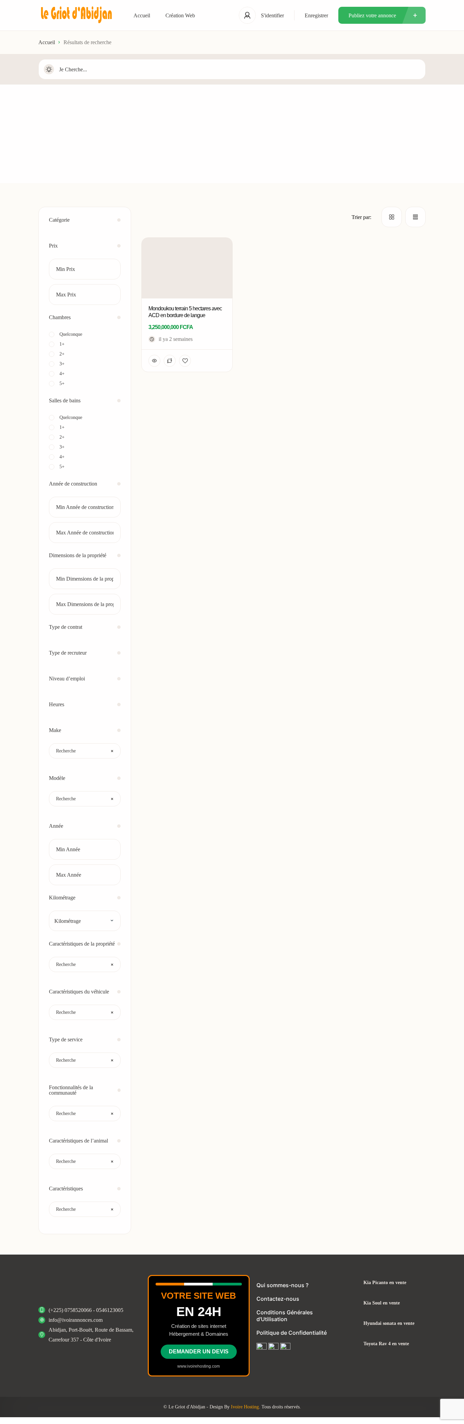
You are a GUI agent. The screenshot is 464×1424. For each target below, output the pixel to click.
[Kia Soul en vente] (350, 1303)
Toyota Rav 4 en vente (386, 1343)
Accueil (141, 15)
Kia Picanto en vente (384, 1282)
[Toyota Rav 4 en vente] (350, 1343)
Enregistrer (316, 15)
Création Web (180, 15)
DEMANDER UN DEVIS (199, 1351)
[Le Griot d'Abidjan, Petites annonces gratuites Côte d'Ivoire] (75, 15)
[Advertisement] (232, 135)
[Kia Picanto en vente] (350, 1282)
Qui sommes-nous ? (282, 1285)
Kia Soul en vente (381, 1303)
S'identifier (272, 15)
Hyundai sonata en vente (388, 1323)
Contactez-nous (277, 1298)
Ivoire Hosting (245, 1406)
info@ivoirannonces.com (76, 1320)
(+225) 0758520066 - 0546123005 (86, 1310)
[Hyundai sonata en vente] (350, 1323)
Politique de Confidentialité (291, 1332)
